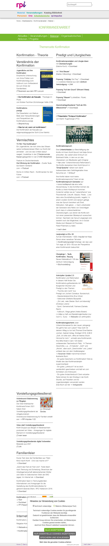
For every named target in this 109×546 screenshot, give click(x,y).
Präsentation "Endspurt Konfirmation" (72, 116)
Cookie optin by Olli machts (73, 544)
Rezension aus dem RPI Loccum (31, 91)
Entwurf (72, 173)
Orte (30, 16)
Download (73, 66)
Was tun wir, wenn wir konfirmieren (31, 127)
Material (21, 13)
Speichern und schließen (54, 537)
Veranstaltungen (34, 13)
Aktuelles (22, 35)
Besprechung (23, 123)
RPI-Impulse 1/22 (29, 419)
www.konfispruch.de (66, 184)
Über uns (26, 544)
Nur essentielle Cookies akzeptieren (54, 533)
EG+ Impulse (79, 237)
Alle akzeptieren (54, 530)
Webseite (74, 317)
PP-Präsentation (24, 505)
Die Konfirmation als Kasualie (29, 97)
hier (59, 162)
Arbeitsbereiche (42, 16)
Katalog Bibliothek (53, 13)
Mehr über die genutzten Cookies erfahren (55, 542)
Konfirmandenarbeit (40, 21)
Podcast (25, 168)
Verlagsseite (77, 385)
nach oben (62, 229)
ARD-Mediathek (45, 157)
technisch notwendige (43, 506)
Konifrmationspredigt (66, 242)
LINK (71, 84)
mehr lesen (22, 435)
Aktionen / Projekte (28, 38)
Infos (60, 314)
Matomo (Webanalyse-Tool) (66, 506)
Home (18, 21)
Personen (22, 16)
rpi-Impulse (56, 16)
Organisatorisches (71, 35)
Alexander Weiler (64, 354)
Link (20, 446)
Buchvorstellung (64, 264)
